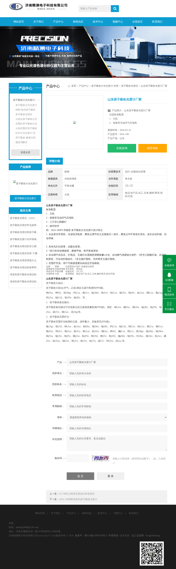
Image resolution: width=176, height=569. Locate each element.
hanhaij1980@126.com (27, 527)
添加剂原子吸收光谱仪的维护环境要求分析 (25, 274)
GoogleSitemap (152, 535)
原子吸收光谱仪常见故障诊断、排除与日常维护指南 (25, 225)
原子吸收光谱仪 (23, 114)
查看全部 (25, 152)
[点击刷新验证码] (100, 458)
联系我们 (157, 21)
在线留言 (137, 21)
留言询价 (152, 148)
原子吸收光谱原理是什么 (23, 260)
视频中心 (118, 21)
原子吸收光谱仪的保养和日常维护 (25, 267)
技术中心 (98, 21)
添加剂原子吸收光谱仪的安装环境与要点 (25, 281)
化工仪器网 (138, 535)
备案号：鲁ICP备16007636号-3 (91, 535)
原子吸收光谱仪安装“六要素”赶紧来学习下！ (25, 253)
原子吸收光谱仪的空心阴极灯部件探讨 (25, 246)
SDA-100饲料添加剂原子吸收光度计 (78, 499)
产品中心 (58, 21)
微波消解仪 (21, 142)
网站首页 (19, 21)
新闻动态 (78, 21)
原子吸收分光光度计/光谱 (26, 100)
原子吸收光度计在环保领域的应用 (25, 239)
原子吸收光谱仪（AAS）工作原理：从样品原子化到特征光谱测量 (25, 218)
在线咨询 (121, 148)
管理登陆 (113, 535)
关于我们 (38, 21)
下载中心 (118, 513)
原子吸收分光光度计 (26, 105)
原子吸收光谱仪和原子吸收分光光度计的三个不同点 (25, 232)
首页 (73, 86)
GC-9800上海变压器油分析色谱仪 (77, 493)
